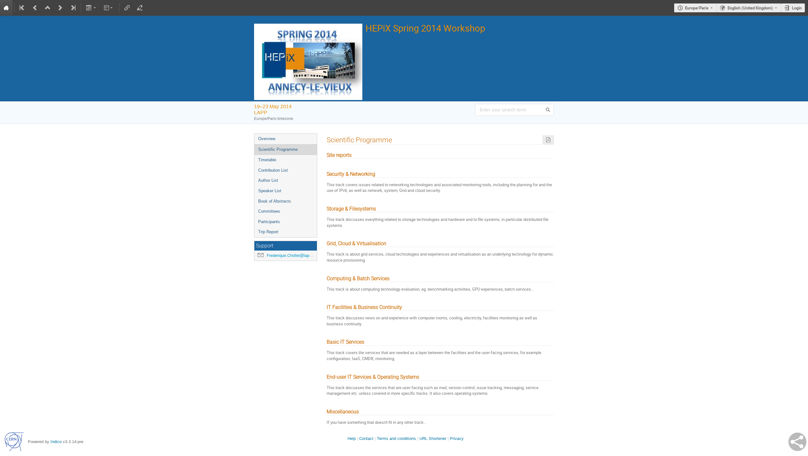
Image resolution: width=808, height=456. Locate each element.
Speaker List (269, 190)
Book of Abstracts (274, 201)
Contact (366, 438)
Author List (268, 180)
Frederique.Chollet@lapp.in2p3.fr (296, 255)
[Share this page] (797, 441)
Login (797, 8)
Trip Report (268, 231)
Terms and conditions (396, 438)
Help (352, 438)
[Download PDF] (548, 140)
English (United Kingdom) (750, 8)
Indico (56, 441)
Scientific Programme (278, 149)
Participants (269, 221)
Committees (269, 211)
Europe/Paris (697, 8)
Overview (266, 138)
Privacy (457, 438)
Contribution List (273, 170)
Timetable (267, 159)
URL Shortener (432, 438)
